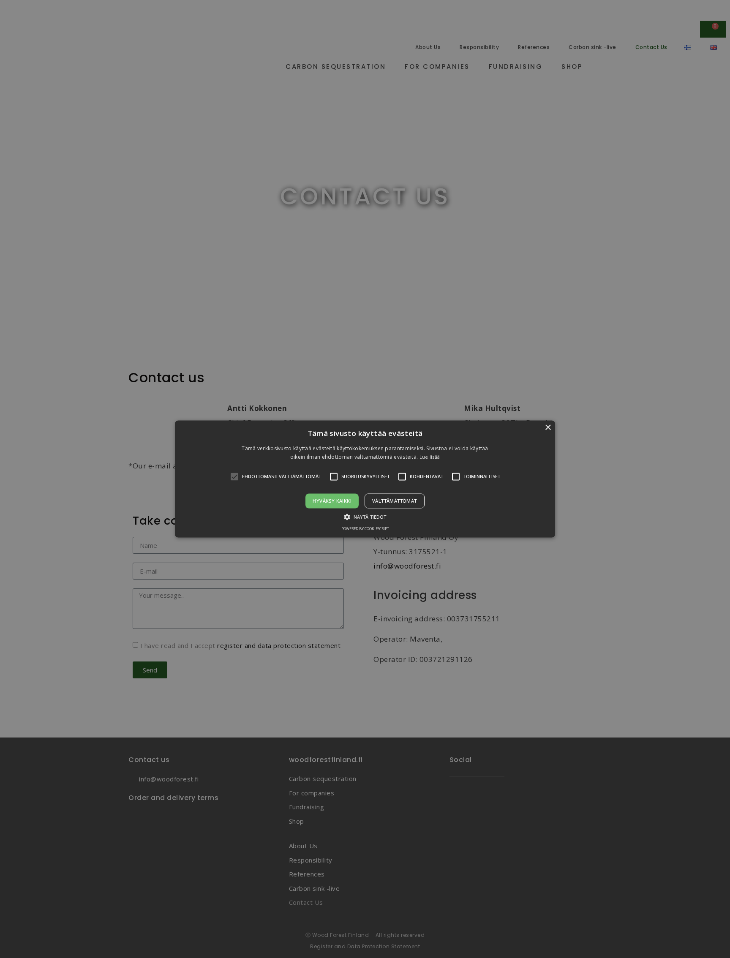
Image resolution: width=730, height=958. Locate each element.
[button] (365, 478)
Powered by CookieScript (365, 529)
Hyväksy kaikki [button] (332, 501)
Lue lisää (429, 457)
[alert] (365, 479)
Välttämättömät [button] (394, 501)
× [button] (548, 428)
